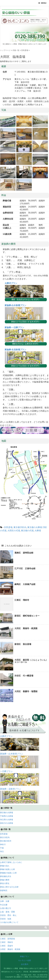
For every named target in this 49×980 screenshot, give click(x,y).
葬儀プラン (24, 956)
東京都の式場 (27, 530)
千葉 (2, 848)
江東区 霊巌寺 (6, 946)
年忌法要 (3, 905)
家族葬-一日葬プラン (14, 327)
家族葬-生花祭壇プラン (15, 349)
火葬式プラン (11, 283)
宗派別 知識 (5, 919)
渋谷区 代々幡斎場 (24, 676)
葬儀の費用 (4, 880)
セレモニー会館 (24, 960)
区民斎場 (8, 527)
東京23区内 (5, 837)
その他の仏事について (9, 922)
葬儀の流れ (4, 866)
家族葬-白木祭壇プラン (15, 305)
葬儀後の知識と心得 (8, 873)
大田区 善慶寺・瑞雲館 (26, 691)
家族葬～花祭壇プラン (10, 789)
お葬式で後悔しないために (11, 862)
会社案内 (24, 964)
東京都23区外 (5, 841)
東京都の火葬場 (34, 527)
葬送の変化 (4, 883)
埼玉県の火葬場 (6, 820)
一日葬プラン (6, 771)
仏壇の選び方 (5, 908)
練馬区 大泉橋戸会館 (25, 584)
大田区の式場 (13, 530)
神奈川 (3, 844)
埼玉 (2, 851)
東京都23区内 (19, 527)
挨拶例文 (3, 890)
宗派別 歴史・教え (8, 915)
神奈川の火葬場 (6, 823)
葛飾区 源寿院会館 (24, 553)
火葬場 (38, 530)
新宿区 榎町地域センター (27, 616)
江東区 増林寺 (22, 600)
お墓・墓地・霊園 (7, 912)
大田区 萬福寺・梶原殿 (26, 628)
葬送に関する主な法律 (9, 887)
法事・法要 (4, 901)
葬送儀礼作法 (5, 876)
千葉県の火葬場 (6, 816)
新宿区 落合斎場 (23, 644)
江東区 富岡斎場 (7, 939)
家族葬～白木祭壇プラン (11, 754)
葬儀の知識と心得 (7, 869)
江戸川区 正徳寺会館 (25, 568)
